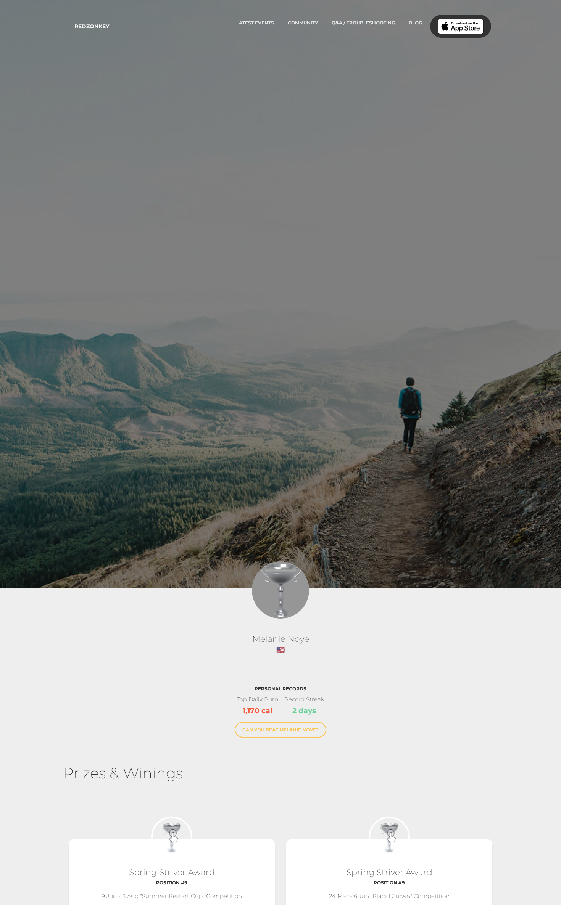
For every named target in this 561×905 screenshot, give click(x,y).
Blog (415, 23)
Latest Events (255, 23)
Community (303, 23)
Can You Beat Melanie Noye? (280, 730)
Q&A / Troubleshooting (363, 23)
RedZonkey (91, 26)
